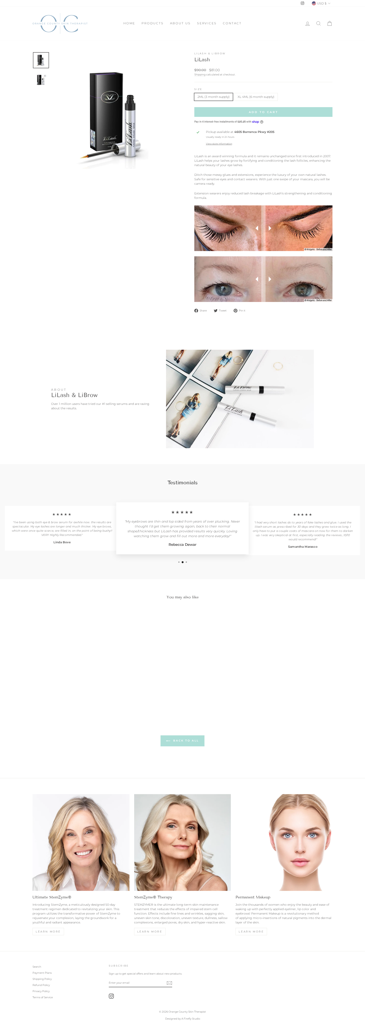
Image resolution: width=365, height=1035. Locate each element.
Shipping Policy (42, 978)
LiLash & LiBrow (210, 53)
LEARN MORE (149, 931)
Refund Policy (41, 985)
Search (37, 966)
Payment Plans (42, 972)
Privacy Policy (41, 991)
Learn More (48, 931)
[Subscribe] (169, 983)
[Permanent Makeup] (284, 842)
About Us (180, 23)
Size (198, 89)
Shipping (200, 74)
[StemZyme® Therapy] (182, 842)
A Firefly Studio (190, 1018)
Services (207, 23)
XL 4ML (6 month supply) (256, 97)
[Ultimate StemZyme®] (81, 842)
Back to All (185, 740)
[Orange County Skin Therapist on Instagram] (111, 996)
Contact (232, 23)
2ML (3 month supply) (213, 97)
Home (129, 23)
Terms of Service (43, 997)
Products (152, 23)
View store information (219, 143)
